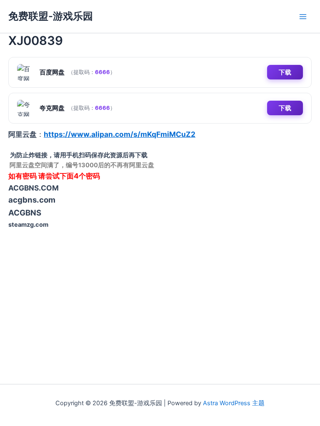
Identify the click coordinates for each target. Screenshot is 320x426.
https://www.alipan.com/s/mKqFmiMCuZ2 (119, 134)
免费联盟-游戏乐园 (50, 16)
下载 (285, 72)
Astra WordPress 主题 (234, 403)
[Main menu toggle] (303, 16)
